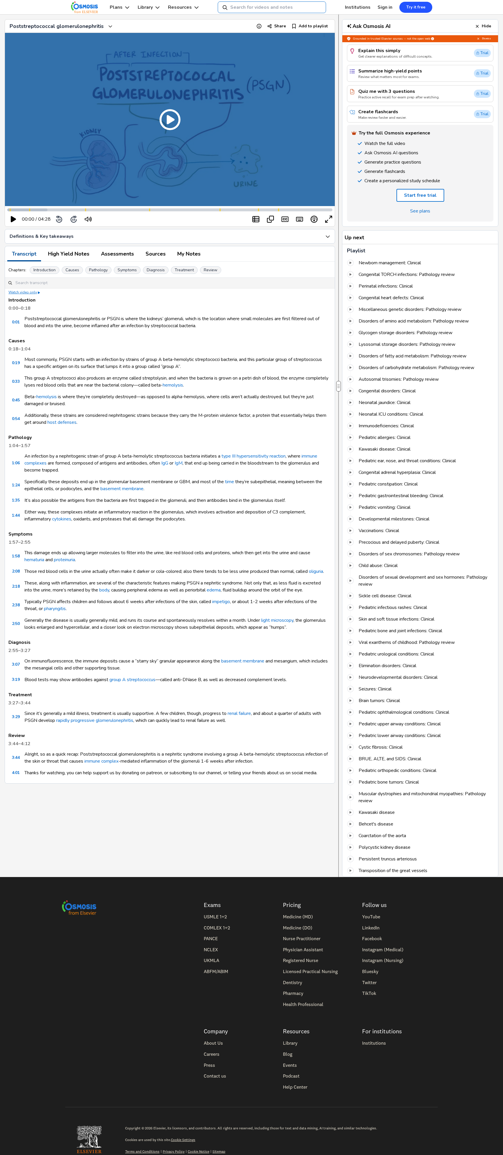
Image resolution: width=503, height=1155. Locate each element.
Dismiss (486, 38)
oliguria (316, 571)
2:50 (16, 623)
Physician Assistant (303, 949)
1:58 (16, 556)
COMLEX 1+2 (217, 928)
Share (280, 26)
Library (145, 7)
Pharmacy (293, 993)
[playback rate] (314, 219)
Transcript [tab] (24, 253)
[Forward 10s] (74, 219)
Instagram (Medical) (382, 949)
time (229, 482)
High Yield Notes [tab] (68, 253)
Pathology (98, 270)
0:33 (16, 381)
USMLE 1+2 (215, 917)
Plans (116, 7)
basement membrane (122, 489)
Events (290, 1065)
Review (210, 270)
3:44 (16, 757)
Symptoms (127, 270)
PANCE (211, 938)
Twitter (369, 982)
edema (214, 590)
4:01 (16, 772)
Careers (211, 1054)
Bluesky (370, 971)
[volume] (88, 219)
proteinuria (64, 560)
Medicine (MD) (298, 917)
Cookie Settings (183, 1140)
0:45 (16, 400)
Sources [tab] (156, 253)
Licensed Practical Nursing (310, 971)
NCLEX (211, 949)
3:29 (16, 717)
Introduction (44, 270)
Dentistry (292, 982)
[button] (170, 119)
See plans (420, 211)
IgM (179, 463)
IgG (164, 463)
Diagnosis (156, 270)
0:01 (16, 322)
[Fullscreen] (329, 219)
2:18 (16, 586)
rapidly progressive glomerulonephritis (94, 720)
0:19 (16, 363)
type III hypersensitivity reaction (254, 456)
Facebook (372, 938)
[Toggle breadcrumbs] (110, 26)
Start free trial (420, 195)
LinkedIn (371, 928)
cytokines (61, 519)
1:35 (16, 500)
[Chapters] (256, 219)
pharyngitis (55, 608)
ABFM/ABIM (216, 971)
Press (209, 1065)
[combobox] (272, 7)
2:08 (16, 571)
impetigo (221, 601)
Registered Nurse (300, 960)
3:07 (16, 664)
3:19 (16, 679)
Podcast (291, 1076)
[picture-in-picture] (270, 219)
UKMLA (211, 960)
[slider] (112, 219)
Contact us (215, 1076)
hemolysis (173, 385)
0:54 (16, 418)
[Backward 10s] (59, 219)
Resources (180, 7)
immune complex (101, 761)
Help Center (295, 1087)
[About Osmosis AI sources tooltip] (432, 38)
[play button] (13, 219)
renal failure (239, 713)
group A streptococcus (132, 679)
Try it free (415, 7)
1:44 (16, 515)
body (104, 590)
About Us (213, 1043)
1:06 (16, 463)
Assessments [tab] (117, 253)
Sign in (385, 7)
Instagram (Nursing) (382, 960)
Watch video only (22, 292)
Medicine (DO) (297, 928)
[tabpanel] (170, 522)
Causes (72, 270)
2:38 (16, 605)
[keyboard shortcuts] (299, 219)
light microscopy (277, 620)
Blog (287, 1054)
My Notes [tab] (189, 253)
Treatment (184, 270)
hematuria (34, 560)
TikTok (369, 993)
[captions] (285, 219)
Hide (486, 26)
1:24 (16, 485)
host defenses (62, 422)
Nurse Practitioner (301, 938)
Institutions (358, 7)
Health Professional (303, 1004)
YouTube (371, 917)
